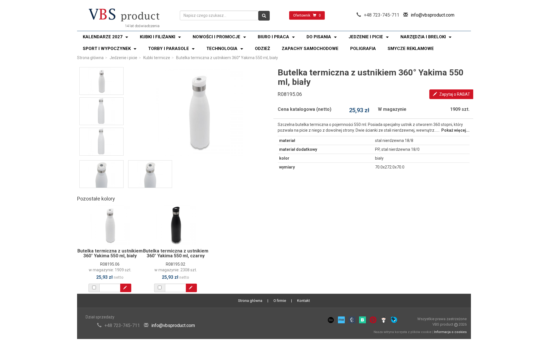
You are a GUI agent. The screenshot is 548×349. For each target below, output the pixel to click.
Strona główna (90, 57)
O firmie (279, 300)
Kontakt (303, 300)
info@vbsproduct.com (432, 15)
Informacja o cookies (450, 332)
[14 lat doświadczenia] (124, 15)
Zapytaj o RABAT (454, 94)
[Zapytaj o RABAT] (125, 288)
